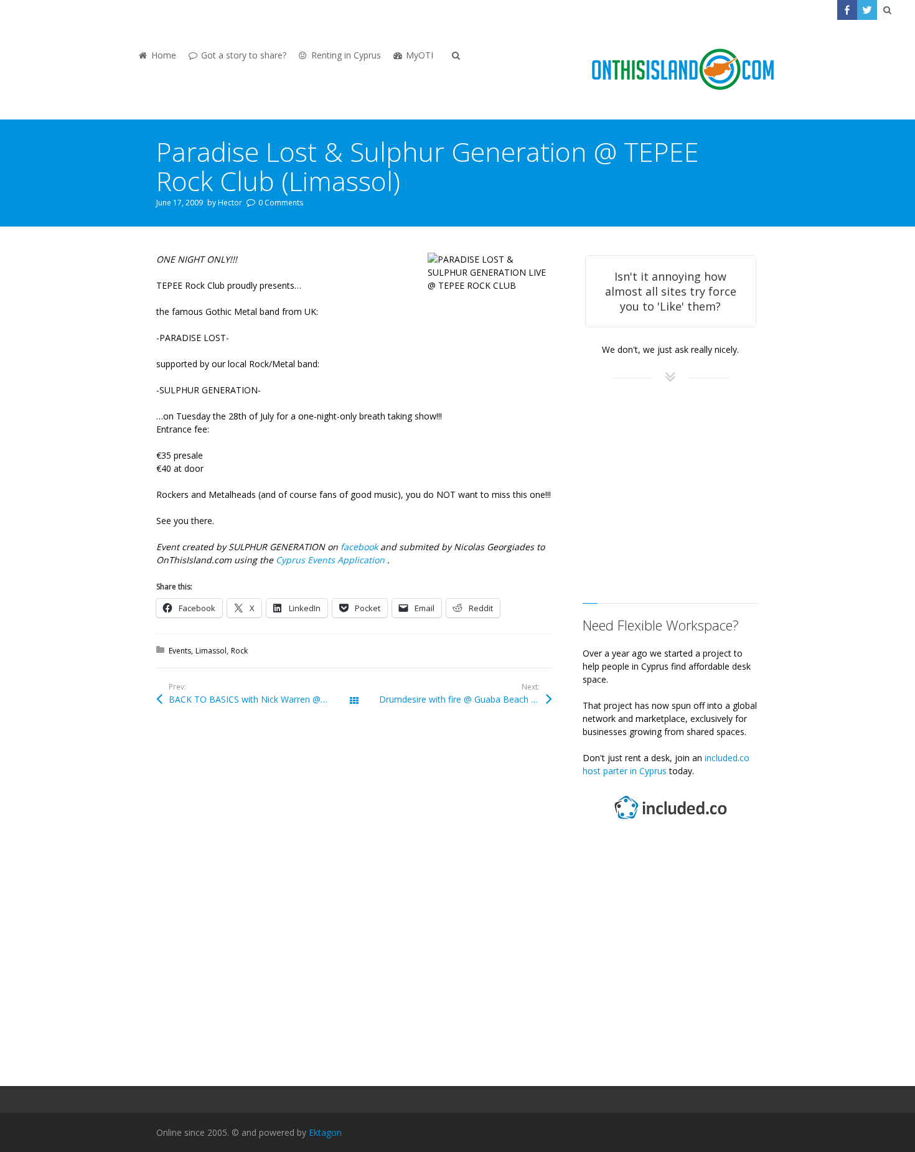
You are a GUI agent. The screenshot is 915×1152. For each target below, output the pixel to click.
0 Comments (280, 202)
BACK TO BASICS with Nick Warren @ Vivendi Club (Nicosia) (261, 699)
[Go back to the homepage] (682, 70)
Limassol (211, 650)
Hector (230, 202)
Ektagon (325, 1132)
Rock (239, 650)
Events (180, 650)
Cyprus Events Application (331, 560)
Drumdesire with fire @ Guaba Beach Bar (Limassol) (465, 699)
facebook (360, 547)
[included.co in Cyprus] (670, 821)
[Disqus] (354, 901)
